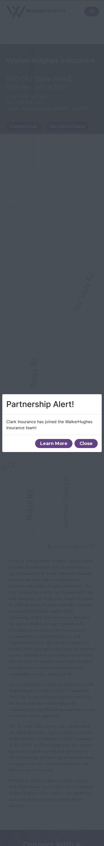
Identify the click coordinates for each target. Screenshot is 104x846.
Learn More (53, 443)
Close (86, 443)
